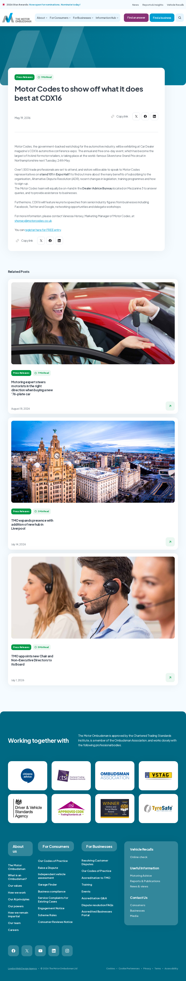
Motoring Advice (141, 875)
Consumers (137, 905)
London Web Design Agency (22, 968)
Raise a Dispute (48, 867)
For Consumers (59, 17)
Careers (13, 929)
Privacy (147, 968)
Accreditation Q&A (94, 898)
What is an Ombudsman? (17, 876)
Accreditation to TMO (96, 877)
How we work (17, 892)
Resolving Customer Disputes (95, 862)
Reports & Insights (152, 4)
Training (87, 884)
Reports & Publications (145, 881)
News (135, 4)
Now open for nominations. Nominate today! (54, 4)
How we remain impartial (18, 914)
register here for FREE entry (43, 230)
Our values (15, 885)
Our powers (16, 906)
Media (134, 915)
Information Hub (106, 17)
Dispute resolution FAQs (97, 905)
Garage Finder (47, 884)
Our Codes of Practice (53, 860)
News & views (139, 886)
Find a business (162, 17)
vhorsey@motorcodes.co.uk (33, 221)
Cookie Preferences (129, 968)
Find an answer (136, 17)
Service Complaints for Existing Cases (53, 899)
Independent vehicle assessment (51, 875)
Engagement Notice (51, 908)
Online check (138, 857)
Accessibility (171, 968)
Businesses (137, 910)
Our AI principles (18, 899)
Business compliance (51, 891)
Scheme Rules (47, 915)
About (41, 17)
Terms (157, 968)
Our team (14, 923)
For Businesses (82, 17)
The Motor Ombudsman (16, 866)
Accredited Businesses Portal (97, 913)
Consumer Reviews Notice (55, 921)
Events (86, 891)
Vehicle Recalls (175, 4)
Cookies (110, 968)
